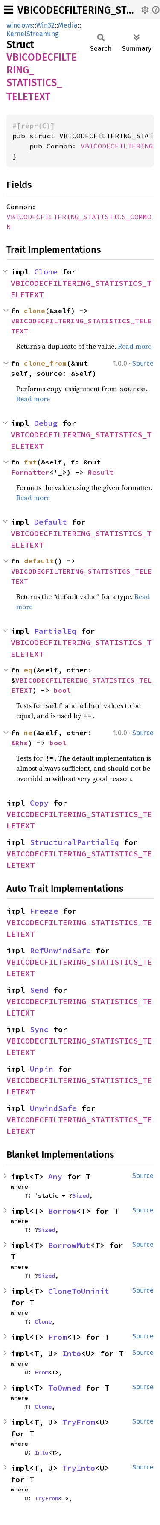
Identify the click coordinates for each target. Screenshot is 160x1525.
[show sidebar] (8, 9)
